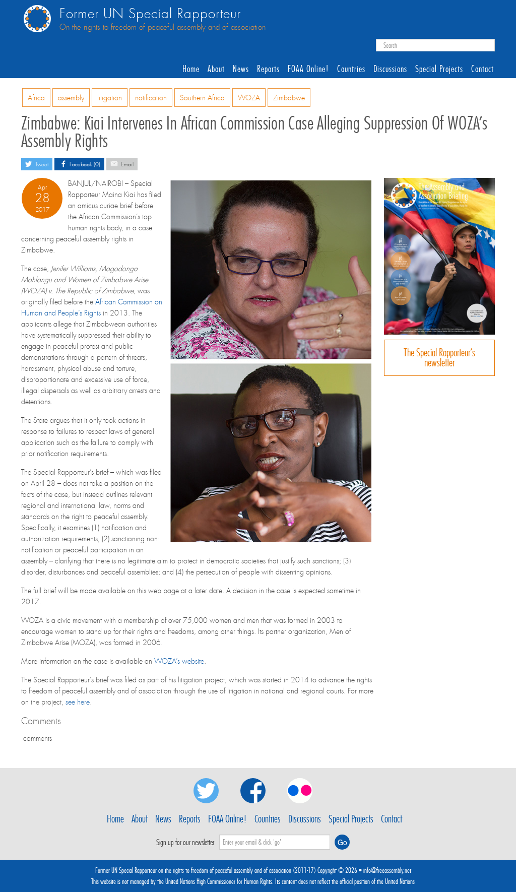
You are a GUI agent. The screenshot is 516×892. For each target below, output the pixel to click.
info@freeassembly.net (387, 870)
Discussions (390, 69)
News (241, 69)
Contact (482, 69)
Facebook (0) (84, 164)
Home (191, 69)
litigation (109, 97)
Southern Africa (202, 97)
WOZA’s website (179, 661)
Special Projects (439, 69)
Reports (268, 69)
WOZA (249, 97)
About (216, 69)
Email (126, 164)
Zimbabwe (289, 97)
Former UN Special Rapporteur (150, 14)
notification (151, 97)
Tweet (41, 164)
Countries (351, 69)
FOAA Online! (308, 69)
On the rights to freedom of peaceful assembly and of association (162, 27)
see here (78, 702)
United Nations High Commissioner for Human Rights (218, 881)
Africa (36, 97)
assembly (71, 97)
